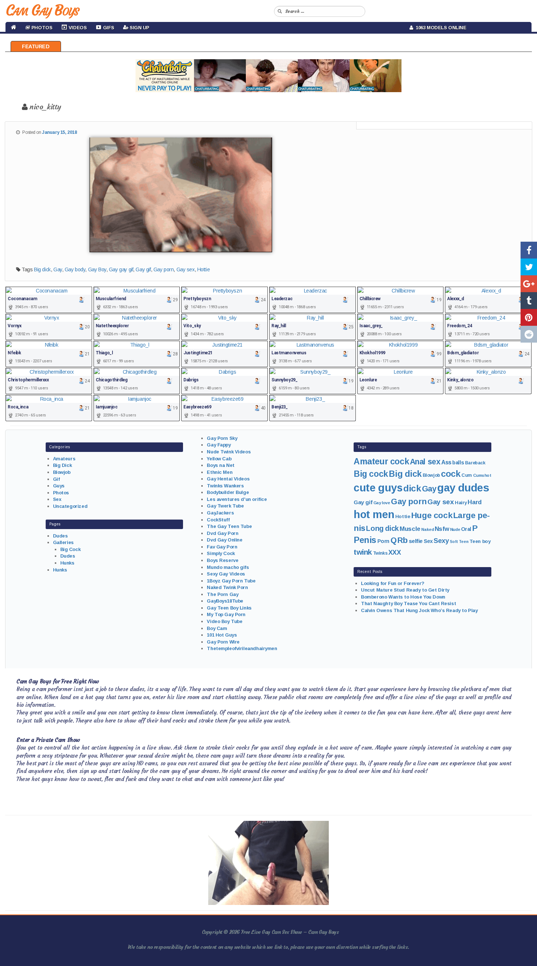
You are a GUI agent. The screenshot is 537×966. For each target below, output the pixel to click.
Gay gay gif (121, 269)
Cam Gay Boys (42, 10)
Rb (402, 540)
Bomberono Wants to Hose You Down (403, 597)
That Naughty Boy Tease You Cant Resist (408, 603)
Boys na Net (220, 465)
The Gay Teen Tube (229, 526)
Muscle (410, 528)
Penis (365, 540)
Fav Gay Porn (222, 547)
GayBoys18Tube (225, 601)
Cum (466, 475)
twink (363, 552)
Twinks (380, 553)
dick (412, 488)
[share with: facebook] (529, 250)
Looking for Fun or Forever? (392, 583)
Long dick (382, 528)
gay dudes (463, 488)
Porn (383, 541)
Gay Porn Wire (223, 642)
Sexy (441, 540)
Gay (57, 269)
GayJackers (220, 513)
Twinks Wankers (225, 485)
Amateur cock (381, 461)
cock (450, 474)
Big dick (42, 269)
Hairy (461, 502)
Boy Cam (217, 628)
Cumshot (482, 475)
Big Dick (62, 465)
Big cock (371, 474)
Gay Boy (97, 269)
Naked (427, 529)
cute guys (378, 488)
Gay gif (143, 269)
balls (458, 462)
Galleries (63, 542)
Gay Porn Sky (222, 438)
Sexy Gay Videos (226, 574)
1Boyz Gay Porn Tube (231, 581)
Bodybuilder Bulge (228, 492)
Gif (56, 479)
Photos (61, 492)
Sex (57, 499)
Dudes (60, 536)
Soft (454, 541)
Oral (466, 529)
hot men (374, 514)
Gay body (75, 269)
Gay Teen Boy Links (229, 608)
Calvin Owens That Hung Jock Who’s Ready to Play (419, 610)
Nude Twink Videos (229, 451)
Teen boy (480, 541)
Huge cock (431, 515)
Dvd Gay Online (224, 540)
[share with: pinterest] (529, 317)
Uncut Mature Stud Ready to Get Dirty (405, 590)
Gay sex (185, 269)
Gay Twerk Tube (225, 506)
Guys (59, 485)
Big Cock (70, 549)
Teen (463, 541)
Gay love (381, 503)
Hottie (203, 269)
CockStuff (218, 519)
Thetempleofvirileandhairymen (242, 648)
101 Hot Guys (222, 635)
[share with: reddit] (529, 334)
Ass (446, 462)
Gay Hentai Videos (228, 479)
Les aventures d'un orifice (237, 499)
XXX (394, 552)
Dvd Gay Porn (222, 533)
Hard (474, 502)
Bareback (475, 462)
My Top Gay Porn (226, 614)
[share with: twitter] (529, 267)
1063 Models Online (439, 27)
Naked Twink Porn (227, 587)
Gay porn (163, 269)
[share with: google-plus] (529, 283)
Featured (36, 46)
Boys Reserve (222, 560)
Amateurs (64, 458)
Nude (455, 529)
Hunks (67, 563)
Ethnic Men (219, 472)
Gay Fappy (219, 445)
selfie (416, 541)
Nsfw (442, 528)
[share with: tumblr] (529, 300)
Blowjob (62, 472)
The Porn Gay (222, 594)
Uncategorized (70, 506)
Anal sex (425, 461)
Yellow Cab (219, 458)
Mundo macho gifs (228, 567)
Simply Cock (221, 553)
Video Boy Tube (224, 621)
